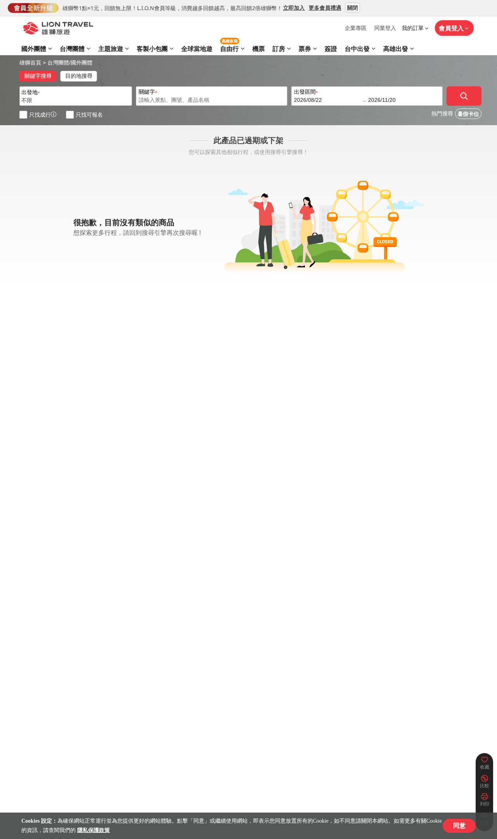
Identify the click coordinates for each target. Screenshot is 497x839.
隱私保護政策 (93, 830)
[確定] (464, 96)
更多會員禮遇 (325, 7)
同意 (459, 825)
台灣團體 (58, 62)
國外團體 (81, 62)
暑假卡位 (468, 114)
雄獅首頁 (30, 62)
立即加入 (294, 7)
